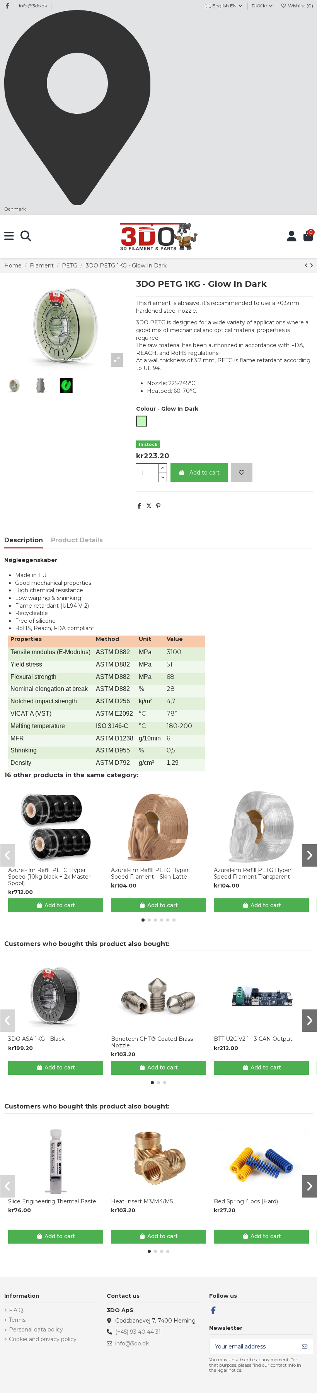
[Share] (139, 505)
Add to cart (204, 472)
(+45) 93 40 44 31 (138, 1331)
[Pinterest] (158, 505)
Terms (17, 1319)
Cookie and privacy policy (43, 1339)
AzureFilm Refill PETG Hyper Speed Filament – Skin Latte (150, 873)
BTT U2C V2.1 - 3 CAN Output (253, 1039)
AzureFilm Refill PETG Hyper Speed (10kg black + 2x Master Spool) (49, 876)
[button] (143, 920)
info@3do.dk (33, 6)
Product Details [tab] (77, 540)
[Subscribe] (305, 1346)
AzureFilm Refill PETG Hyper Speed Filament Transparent (252, 873)
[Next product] (311, 265)
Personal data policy (36, 1329)
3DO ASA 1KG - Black (36, 1039)
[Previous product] (307, 265)
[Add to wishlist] (241, 472)
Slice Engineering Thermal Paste (52, 1201)
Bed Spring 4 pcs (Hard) (246, 1201)
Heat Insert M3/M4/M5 (142, 1201)
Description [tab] (23, 540)
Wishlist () (300, 6)
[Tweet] (149, 505)
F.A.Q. (16, 1310)
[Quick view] (61, 860)
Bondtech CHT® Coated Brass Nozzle (152, 1042)
